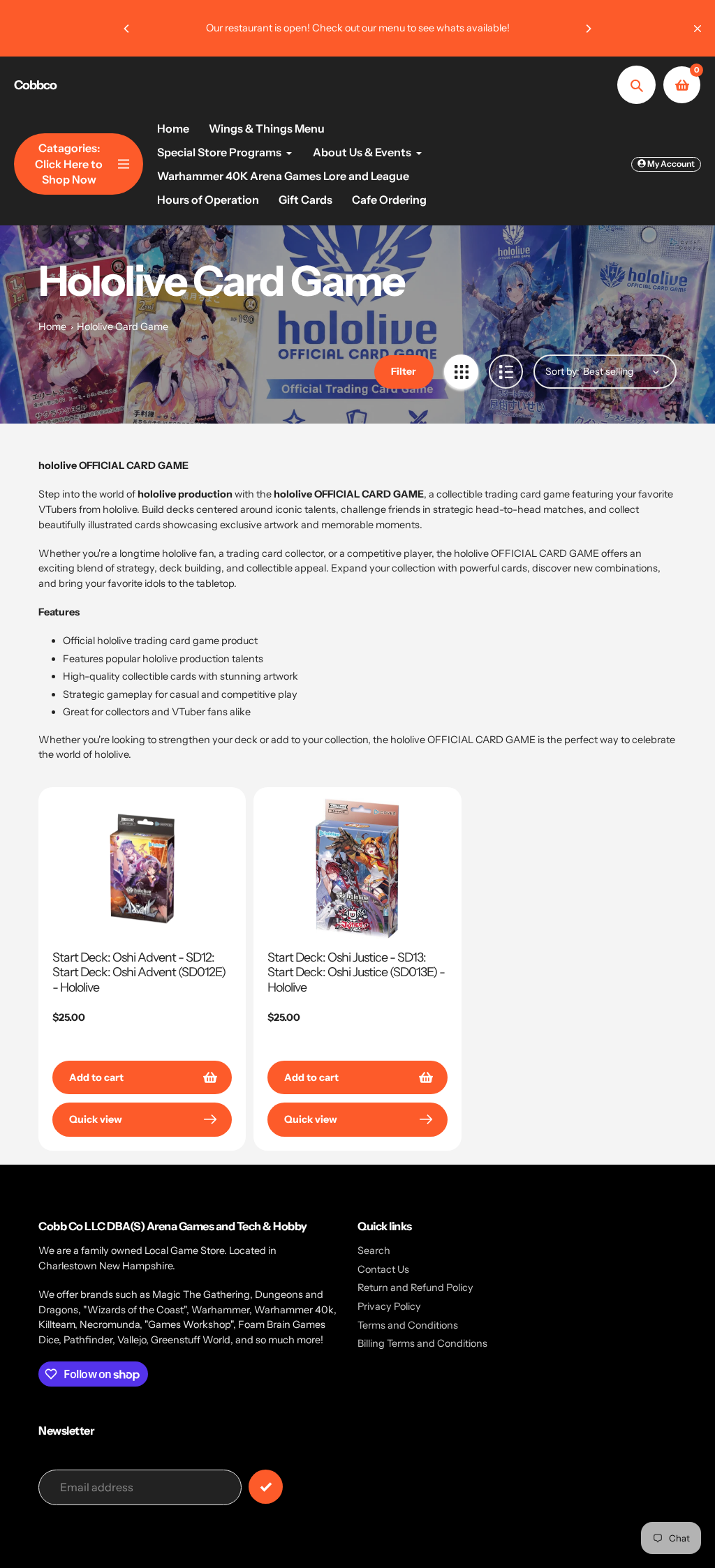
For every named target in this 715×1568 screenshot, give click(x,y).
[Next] (588, 29)
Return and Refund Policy (415, 1287)
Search (374, 1250)
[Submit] (266, 1487)
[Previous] (127, 29)
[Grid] (461, 371)
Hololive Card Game (122, 326)
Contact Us (383, 1269)
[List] (506, 371)
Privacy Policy (389, 1306)
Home (52, 326)
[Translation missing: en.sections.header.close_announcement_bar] (698, 29)
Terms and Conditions (408, 1325)
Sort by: (562, 371)
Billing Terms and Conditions (422, 1343)
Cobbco (35, 85)
